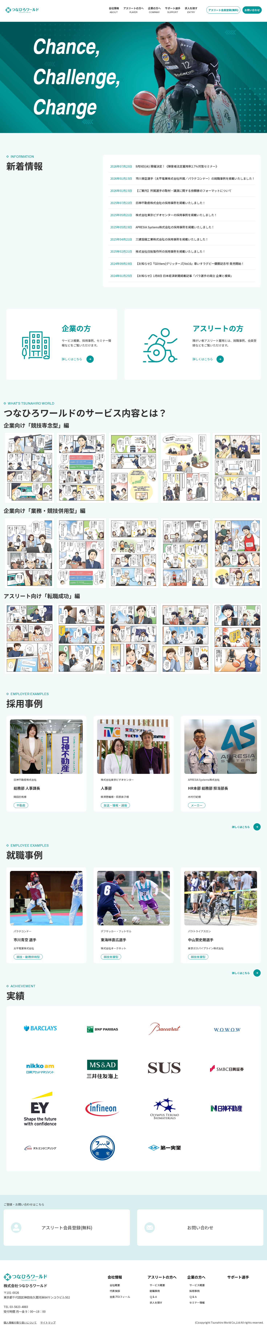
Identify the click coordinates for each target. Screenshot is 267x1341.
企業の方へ (154, 10)
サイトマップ (48, 1322)
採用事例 (194, 1291)
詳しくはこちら (241, 827)
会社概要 (115, 1285)
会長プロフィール (120, 1297)
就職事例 (155, 1291)
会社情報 (114, 10)
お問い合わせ (252, 10)
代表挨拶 (115, 1291)
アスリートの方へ (133, 10)
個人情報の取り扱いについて (20, 1322)
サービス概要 (157, 1285)
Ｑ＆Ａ (153, 1297)
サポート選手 (172, 10)
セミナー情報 (197, 1302)
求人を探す (191, 10)
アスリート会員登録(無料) (223, 10)
